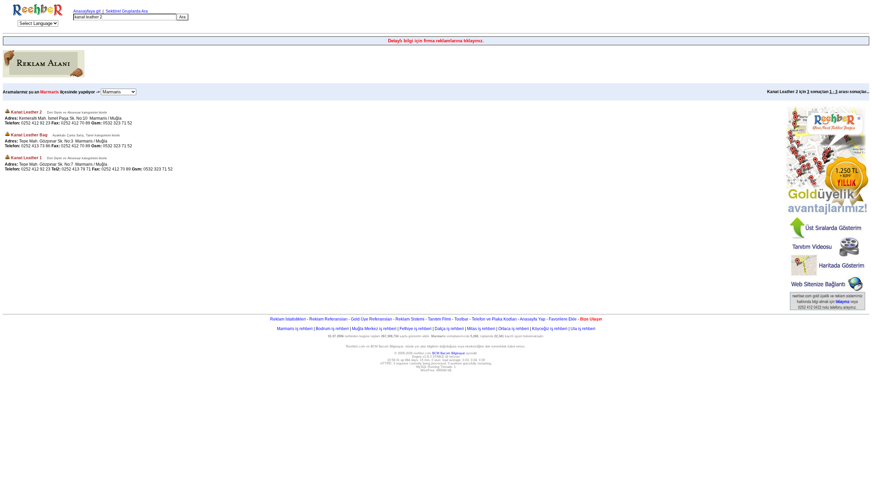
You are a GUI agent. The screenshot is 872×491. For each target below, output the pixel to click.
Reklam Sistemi (409, 319)
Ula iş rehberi (583, 328)
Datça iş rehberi (449, 328)
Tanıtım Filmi (439, 319)
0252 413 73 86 (35, 146)
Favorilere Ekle (563, 319)
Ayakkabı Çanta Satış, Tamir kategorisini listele (86, 135)
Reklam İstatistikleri (288, 319)
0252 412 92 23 (35, 123)
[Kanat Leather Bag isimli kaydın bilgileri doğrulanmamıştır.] (7, 135)
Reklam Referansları (328, 319)
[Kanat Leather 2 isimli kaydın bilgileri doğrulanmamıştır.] (7, 112)
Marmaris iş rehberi (295, 328)
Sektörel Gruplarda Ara (127, 11)
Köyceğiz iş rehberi (549, 328)
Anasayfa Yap (532, 319)
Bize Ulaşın (591, 319)
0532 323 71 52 (117, 123)
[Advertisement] (788, 17)
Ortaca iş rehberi (513, 328)
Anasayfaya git (86, 11)
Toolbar (461, 319)
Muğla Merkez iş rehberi (374, 328)
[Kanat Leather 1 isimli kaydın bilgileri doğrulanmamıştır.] (7, 158)
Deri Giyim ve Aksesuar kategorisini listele (77, 112)
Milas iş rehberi (481, 328)
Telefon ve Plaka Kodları (494, 319)
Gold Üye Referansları (371, 319)
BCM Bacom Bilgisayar (448, 353)
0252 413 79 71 (76, 169)
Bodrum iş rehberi (332, 328)
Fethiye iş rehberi (416, 328)
